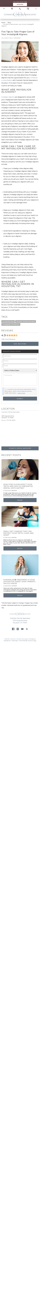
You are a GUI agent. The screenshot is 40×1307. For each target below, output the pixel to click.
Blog (9, 22)
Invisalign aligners (8, 97)
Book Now (20, 4)
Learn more (21, 393)
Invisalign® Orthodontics (10, 324)
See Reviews (20, 344)
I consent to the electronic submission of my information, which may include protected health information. (20, 391)
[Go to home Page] (20, 613)
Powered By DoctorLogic (27, 640)
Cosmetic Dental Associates (25, 321)
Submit (20, 398)
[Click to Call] (20, 9)
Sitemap (15, 640)
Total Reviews (8, 339)
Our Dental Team (8, 321)
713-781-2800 (11, 420)
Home (3, 22)
